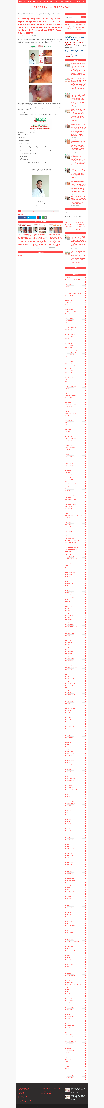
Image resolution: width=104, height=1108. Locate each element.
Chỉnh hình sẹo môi (75, 363)
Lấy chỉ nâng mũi (75, 440)
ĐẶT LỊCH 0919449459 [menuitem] (25, 1)
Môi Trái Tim (75, 490)
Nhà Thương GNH (75, 520)
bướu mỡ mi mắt (75, 284)
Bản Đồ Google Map (46, 1093)
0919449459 (56, 1091)
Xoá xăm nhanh (75, 1073)
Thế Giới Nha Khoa (75, 685)
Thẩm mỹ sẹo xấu (75, 669)
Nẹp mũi (75, 513)
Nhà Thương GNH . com (23, 1101)
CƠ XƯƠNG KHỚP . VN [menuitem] (78, 1)
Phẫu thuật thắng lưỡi (75, 551)
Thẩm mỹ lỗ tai (75, 628)
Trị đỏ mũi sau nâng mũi (75, 778)
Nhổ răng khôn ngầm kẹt (75, 529)
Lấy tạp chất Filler (75, 474)
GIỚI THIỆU (67, 222)
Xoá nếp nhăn (75, 1066)
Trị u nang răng (75, 1009)
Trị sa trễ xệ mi (75, 896)
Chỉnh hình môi (75, 356)
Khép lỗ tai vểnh (75, 427)
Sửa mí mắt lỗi (75, 563)
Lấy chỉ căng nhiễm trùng (75, 438)
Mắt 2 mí (75, 481)
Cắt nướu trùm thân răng (75, 311)
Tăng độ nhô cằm (75, 570)
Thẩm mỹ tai (75, 676)
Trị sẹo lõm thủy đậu (75, 946)
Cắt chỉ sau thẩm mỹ (75, 295)
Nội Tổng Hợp (21, 1093)
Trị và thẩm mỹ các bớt (75, 1016)
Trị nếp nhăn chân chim (75, 848)
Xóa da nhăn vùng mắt (75, 1064)
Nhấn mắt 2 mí (75, 522)
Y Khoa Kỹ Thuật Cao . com (52, 7)
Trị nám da (75, 842)
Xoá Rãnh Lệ (75, 1068)
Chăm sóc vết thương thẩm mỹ (75, 320)
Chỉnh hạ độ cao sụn (75, 341)
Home (19, 13)
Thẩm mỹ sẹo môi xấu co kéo (75, 667)
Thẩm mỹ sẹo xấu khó (75, 672)
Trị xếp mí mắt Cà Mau (75, 1025)
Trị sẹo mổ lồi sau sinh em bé (75, 950)
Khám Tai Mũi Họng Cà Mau (75, 420)
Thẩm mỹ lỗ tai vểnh (75, 633)
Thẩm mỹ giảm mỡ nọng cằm (75, 626)
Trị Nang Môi (75, 844)
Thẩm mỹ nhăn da (75, 653)
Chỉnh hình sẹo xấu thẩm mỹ (75, 366)
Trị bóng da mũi (75, 746)
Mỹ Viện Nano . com (80, 27)
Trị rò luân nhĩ (75, 894)
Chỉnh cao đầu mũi (75, 322)
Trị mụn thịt (75, 837)
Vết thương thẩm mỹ (75, 1050)
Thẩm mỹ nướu (75, 656)
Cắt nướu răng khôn (75, 309)
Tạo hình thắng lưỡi (75, 599)
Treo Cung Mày (75, 742)
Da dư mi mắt (75, 384)
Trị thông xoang (75, 998)
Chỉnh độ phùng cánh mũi (75, 334)
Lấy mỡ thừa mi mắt (75, 463)
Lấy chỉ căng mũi (75, 436)
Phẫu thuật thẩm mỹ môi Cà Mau (75, 547)
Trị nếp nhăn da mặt (75, 851)
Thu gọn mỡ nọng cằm (75, 726)
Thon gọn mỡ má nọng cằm (75, 706)
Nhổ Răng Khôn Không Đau (75, 526)
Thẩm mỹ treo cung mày (75, 681)
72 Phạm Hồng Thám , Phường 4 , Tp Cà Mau (51, 1088)
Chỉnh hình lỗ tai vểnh (75, 354)
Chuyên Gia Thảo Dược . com (25, 1099)
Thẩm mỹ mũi (75, 647)
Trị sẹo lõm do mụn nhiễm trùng (75, 941)
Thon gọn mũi (75, 712)
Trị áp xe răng (75, 744)
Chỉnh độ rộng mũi (75, 336)
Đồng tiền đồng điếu (75, 390)
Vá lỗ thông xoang (42, 211)
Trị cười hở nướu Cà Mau (75, 758)
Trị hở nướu (75, 798)
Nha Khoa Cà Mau (75, 517)
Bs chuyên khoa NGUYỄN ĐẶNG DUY (29, 211)
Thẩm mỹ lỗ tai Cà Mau (75, 631)
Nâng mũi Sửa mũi (75, 508)
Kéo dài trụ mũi (75, 418)
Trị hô (75, 792)
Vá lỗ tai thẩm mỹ (75, 1043)
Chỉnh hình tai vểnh (75, 370)
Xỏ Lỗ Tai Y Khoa (75, 1059)
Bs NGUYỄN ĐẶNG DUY (75, 282)
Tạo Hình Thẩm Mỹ (75, 594)
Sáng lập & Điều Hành (23, 1089)
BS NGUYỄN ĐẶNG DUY (23, 1088)
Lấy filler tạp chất (75, 452)
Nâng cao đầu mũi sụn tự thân (75, 495)
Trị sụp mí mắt (75, 993)
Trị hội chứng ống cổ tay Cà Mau (75, 801)
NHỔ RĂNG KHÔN (68, 224)
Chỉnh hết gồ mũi (75, 343)
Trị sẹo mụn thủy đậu (75, 962)
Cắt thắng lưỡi (75, 313)
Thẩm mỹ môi (75, 644)
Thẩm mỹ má (75, 635)
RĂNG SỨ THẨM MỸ (80, 224)
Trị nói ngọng (75, 882)
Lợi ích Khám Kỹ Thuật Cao (80, 25)
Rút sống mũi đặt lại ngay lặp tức (75, 558)
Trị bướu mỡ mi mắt (75, 751)
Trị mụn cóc (75, 835)
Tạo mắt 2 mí (75, 601)
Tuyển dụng (78, 29)
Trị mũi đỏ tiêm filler (75, 830)
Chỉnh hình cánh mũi (75, 345)
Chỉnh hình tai (75, 368)
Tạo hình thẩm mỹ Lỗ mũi (75, 597)
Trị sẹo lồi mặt (75, 923)
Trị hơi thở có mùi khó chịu (75, 808)
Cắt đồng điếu (75, 302)
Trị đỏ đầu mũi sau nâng (75, 774)
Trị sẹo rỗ (75, 966)
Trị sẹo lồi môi (75, 928)
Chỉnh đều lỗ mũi (75, 329)
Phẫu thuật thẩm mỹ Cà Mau (75, 542)
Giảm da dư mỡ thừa (75, 397)
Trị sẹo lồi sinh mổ (75, 932)
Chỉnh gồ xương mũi (75, 338)
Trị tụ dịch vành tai (75, 1000)
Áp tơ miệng (75, 277)
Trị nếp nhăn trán (75, 855)
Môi (75, 488)
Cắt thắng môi (75, 316)
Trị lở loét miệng (75, 814)
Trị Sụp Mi (75, 987)
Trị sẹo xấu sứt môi (75, 982)
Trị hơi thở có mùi (75, 805)
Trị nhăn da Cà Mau (75, 862)
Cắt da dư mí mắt (75, 300)
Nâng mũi (75, 502)
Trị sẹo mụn (75, 957)
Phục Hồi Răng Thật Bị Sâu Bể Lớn (75, 554)
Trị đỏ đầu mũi (75, 771)
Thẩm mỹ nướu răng (75, 660)
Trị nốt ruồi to (75, 887)
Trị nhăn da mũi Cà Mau (75, 869)
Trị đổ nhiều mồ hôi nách (75, 780)
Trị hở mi (75, 794)
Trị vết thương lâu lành (75, 1018)
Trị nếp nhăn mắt (75, 853)
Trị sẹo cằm (75, 900)
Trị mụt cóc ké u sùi (75, 839)
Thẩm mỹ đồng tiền (75, 622)
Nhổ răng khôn (75, 524)
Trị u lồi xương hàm (75, 1007)
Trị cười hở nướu (75, 755)
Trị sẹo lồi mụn (75, 930)
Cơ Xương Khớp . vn (69, 28)
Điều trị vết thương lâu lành (75, 386)
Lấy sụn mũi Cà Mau (75, 470)
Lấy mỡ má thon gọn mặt (75, 456)
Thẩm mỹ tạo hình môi (75, 678)
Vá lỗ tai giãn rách (75, 1036)
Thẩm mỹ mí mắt (75, 642)
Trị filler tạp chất (75, 785)
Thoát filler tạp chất (75, 692)
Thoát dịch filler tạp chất (75, 690)
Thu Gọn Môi (75, 728)
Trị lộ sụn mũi (75, 817)
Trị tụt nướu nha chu (75, 1005)
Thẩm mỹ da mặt (75, 619)
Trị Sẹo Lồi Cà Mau (75, 912)
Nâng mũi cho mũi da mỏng (75, 504)
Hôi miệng (75, 409)
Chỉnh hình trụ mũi (75, 372)
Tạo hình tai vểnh (75, 592)
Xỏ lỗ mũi (75, 1052)
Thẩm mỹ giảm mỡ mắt (75, 624)
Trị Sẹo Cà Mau (75, 898)
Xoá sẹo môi (75, 1070)
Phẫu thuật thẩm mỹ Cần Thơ (75, 545)
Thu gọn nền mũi (75, 735)
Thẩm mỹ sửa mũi (75, 674)
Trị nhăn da (75, 860)
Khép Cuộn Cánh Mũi (75, 424)
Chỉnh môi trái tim (75, 377)
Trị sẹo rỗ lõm (75, 968)
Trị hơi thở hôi (75, 810)
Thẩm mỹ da (75, 617)
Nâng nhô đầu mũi (75, 511)
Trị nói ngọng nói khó (75, 885)
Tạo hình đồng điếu (75, 574)
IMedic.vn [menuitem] (42, 1)
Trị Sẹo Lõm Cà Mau (75, 939)
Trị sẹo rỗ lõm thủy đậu (75, 971)
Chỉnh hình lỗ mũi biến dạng (75, 350)
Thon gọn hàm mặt (75, 701)
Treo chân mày (75, 740)
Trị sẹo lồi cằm (75, 914)
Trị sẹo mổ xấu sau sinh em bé (75, 953)
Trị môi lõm (75, 828)
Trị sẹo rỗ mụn (75, 973)
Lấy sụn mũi (75, 468)
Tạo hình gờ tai (75, 576)
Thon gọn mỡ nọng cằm (75, 708)
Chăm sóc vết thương (75, 318)
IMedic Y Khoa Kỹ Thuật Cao (75, 413)
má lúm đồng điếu (75, 477)
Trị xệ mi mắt (75, 1021)
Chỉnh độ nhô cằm (75, 332)
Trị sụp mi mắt (75, 991)
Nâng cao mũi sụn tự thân (75, 499)
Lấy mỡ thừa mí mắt (75, 465)
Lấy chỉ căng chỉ (75, 434)
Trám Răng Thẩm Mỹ (75, 737)
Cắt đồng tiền (75, 304)
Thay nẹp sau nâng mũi (75, 683)
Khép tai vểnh (75, 429)
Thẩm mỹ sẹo (75, 662)
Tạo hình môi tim (75, 588)
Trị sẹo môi (75, 955)
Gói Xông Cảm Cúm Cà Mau (75, 404)
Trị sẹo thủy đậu (75, 978)
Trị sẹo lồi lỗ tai (75, 921)
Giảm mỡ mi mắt (75, 400)
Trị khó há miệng (75, 812)
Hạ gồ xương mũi (75, 406)
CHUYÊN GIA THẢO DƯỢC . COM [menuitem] (36, 4)
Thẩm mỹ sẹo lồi (75, 665)
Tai (75, 567)
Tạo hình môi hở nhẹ (75, 585)
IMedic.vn (78, 221)
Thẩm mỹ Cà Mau (75, 608)
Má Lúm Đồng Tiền (75, 479)
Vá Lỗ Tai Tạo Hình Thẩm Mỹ (75, 1041)
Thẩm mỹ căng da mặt (75, 613)
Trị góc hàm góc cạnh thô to (75, 789)
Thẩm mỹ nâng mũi (75, 651)
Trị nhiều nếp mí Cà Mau (75, 878)
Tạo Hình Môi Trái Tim (75, 590)
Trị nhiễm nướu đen (75, 873)
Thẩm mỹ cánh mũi (75, 615)
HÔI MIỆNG (78, 229)
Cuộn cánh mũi (75, 381)
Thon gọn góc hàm (75, 696)
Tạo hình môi (75, 581)
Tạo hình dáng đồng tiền (75, 572)
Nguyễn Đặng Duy (22, 35)
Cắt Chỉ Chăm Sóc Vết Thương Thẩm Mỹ (75, 293)
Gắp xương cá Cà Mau (75, 393)
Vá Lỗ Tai (75, 1032)
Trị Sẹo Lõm (75, 937)
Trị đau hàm (75, 762)
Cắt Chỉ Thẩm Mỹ (75, 298)
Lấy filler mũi (75, 449)
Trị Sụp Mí (75, 989)
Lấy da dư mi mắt (75, 443)
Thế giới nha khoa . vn (69, 26)
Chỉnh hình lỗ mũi (75, 347)
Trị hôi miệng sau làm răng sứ (75, 803)
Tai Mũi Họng (21, 1092)
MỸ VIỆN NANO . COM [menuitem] (52, 1)
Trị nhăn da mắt (75, 864)
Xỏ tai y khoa (75, 1061)
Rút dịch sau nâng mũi (75, 556)
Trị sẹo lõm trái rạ (75, 948)
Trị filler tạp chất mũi (75, 787)
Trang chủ (67, 24)
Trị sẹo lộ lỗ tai (75, 907)
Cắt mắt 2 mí (75, 307)
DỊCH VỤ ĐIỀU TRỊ (79, 222)
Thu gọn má (75, 721)
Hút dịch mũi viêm (75, 411)
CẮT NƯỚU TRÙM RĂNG (70, 228)
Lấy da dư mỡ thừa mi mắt (75, 447)
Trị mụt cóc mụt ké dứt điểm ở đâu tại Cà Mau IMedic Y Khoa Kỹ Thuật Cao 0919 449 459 (78, 1090)
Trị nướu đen (75, 889)
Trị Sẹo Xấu (75, 980)
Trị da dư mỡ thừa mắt (75, 760)
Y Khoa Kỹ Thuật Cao (75, 1077)
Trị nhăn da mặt (75, 866)
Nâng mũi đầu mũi (75, 506)
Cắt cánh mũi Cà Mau (75, 291)
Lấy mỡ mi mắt (75, 461)
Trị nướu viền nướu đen (75, 891)
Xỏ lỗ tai (75, 1057)
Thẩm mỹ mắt (75, 640)
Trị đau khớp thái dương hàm (75, 767)
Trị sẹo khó (75, 905)
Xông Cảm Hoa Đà (75, 1075)
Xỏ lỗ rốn (75, 1055)
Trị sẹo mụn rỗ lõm (75, 959)
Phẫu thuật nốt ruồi (75, 536)
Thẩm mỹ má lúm (75, 638)
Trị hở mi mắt (75, 796)
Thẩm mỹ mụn (75, 649)
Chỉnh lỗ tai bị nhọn (75, 375)
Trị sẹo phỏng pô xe (75, 964)
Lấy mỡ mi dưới (75, 458)
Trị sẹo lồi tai (75, 934)
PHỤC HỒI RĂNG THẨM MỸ (80, 227)
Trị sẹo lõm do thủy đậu (75, 944)
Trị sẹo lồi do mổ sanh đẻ (75, 919)
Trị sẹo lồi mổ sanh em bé (75, 925)
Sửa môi (75, 565)
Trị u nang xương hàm (75, 1012)
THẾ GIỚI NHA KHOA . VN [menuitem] (65, 1)
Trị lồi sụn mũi (75, 819)
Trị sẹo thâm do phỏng (75, 975)
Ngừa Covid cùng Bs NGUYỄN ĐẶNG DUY (75, 515)
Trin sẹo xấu (75, 1027)
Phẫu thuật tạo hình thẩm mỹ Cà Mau (75, 540)
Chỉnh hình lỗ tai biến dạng (75, 352)
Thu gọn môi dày (75, 730)
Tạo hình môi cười (75, 583)
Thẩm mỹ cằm (75, 610)
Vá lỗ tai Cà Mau (75, 1034)
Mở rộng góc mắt (75, 486)
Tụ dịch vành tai (75, 1030)
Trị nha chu (75, 857)
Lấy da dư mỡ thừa (75, 445)
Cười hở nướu (75, 379)
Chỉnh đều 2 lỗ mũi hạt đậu (75, 327)
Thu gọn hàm (75, 717)
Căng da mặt (75, 286)
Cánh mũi (75, 288)
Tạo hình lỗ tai (75, 579)
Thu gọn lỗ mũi (75, 719)
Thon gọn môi (75, 710)
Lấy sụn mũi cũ (75, 431)
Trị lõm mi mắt (75, 823)
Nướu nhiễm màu (75, 531)
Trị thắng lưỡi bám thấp (75, 996)
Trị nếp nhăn (75, 846)
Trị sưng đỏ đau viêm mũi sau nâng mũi (75, 984)
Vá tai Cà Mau (75, 1048)
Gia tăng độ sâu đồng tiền (75, 395)
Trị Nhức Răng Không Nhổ (75, 880)
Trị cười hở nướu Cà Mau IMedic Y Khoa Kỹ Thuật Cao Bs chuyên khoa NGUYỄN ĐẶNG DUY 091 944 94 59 (78, 1097)
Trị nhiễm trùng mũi (75, 876)
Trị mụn (75, 832)
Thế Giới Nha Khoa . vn (23, 1095)
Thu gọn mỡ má (75, 724)
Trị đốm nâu (75, 783)
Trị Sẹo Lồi (75, 910)
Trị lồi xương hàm (75, 821)
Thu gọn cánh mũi (75, 715)
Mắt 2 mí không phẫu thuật (75, 483)
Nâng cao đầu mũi (75, 492)
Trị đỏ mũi (75, 776)
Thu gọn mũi (75, 733)
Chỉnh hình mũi (75, 359)
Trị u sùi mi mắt (75, 1014)
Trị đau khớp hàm (75, 764)
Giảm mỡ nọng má (75, 402)
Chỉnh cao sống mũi (75, 325)
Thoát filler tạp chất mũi (75, 694)
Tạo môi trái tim (75, 606)
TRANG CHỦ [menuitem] (35, 1)
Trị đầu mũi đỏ (75, 769)
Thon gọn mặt (75, 703)
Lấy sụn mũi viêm (75, 472)
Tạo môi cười (75, 604)
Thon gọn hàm (75, 699)
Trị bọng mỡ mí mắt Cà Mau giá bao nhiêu (75, 749)
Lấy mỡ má (75, 454)
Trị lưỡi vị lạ (75, 826)
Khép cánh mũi (75, 422)
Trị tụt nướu (75, 1002)
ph (75, 533)
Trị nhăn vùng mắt (75, 871)
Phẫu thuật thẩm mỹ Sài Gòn (75, 549)
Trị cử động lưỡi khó (75, 753)
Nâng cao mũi (75, 497)
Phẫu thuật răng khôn (75, 538)
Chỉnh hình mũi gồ (75, 361)
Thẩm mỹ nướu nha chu (75, 658)
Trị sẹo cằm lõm (75, 903)
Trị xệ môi (75, 1023)
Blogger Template (39, 1106)
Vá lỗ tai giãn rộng (75, 1039)
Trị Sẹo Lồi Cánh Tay (75, 916)
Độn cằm (75, 388)
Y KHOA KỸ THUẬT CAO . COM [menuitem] (52, 4)
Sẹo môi (75, 560)
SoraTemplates (26, 1106)
